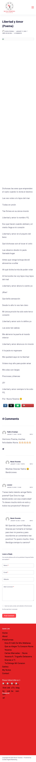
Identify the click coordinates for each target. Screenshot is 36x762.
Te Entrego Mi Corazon (15, 663)
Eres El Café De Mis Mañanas (18, 643)
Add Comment (9, 587)
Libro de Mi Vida (7, 33)
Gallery (5, 667)
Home (5, 633)
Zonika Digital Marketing (9, 759)
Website (6, 579)
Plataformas (7, 640)
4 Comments (18, 33)
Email (6, 572)
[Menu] (32, 7)
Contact (5, 673)
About (4, 636)
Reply (31, 434)
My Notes (6, 670)
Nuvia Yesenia (15, 462)
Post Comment (9, 616)
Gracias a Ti (10, 660)
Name (6, 565)
